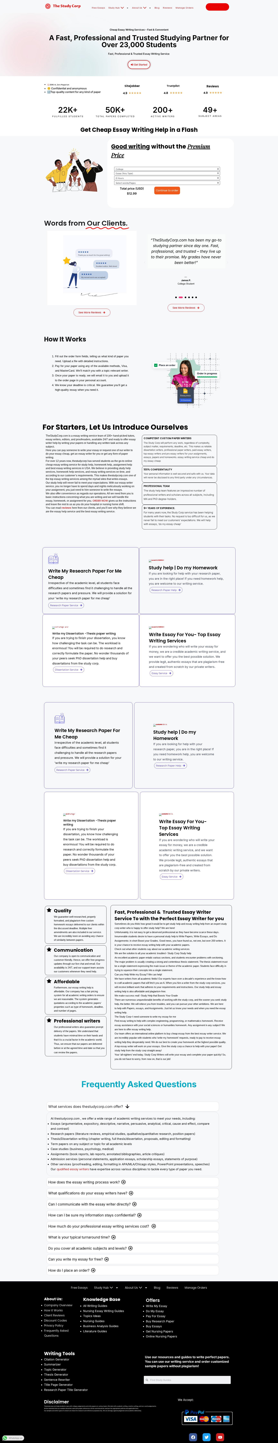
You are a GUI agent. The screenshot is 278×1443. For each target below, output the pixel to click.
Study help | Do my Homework (183, 568)
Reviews (167, 7)
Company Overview (58, 1305)
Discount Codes (55, 1320)
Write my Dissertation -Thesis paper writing (84, 633)
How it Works (53, 1310)
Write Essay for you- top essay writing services (185, 637)
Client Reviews (54, 1315)
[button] (144, 262)
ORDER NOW (100, 501)
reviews (66, 508)
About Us (137, 7)
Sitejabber (132, 86)
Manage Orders (185, 7)
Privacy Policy (53, 1325)
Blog (157, 7)
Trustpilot (173, 86)
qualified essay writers (73, 1169)
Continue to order (167, 190)
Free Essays (98, 7)
